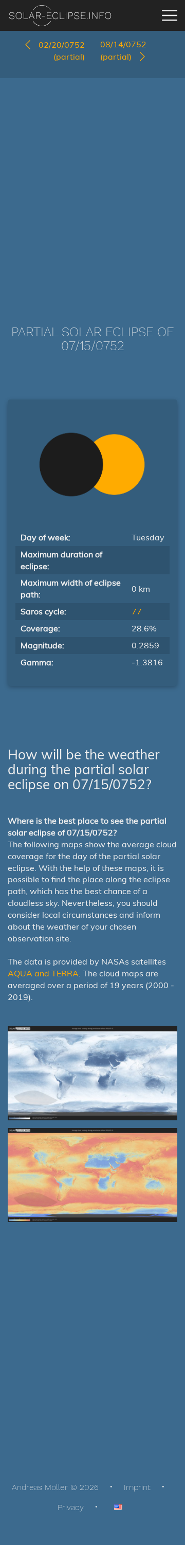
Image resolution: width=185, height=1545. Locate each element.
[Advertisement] (92, 186)
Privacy (71, 1507)
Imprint (137, 1487)
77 (137, 611)
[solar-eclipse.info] (60, 15)
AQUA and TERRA (43, 973)
